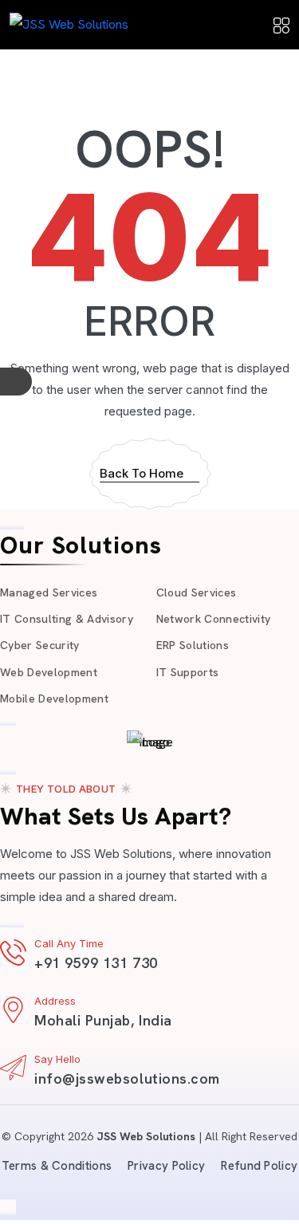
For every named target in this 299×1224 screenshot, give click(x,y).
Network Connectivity (213, 619)
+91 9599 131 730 (96, 963)
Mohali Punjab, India (103, 1020)
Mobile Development (54, 698)
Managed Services (48, 592)
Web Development (48, 672)
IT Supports (187, 672)
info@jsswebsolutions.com (127, 1078)
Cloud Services (196, 592)
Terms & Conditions (57, 1166)
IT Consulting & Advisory (66, 619)
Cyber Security (40, 645)
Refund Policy (259, 1166)
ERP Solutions (192, 645)
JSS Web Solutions (145, 1136)
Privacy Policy (166, 1166)
